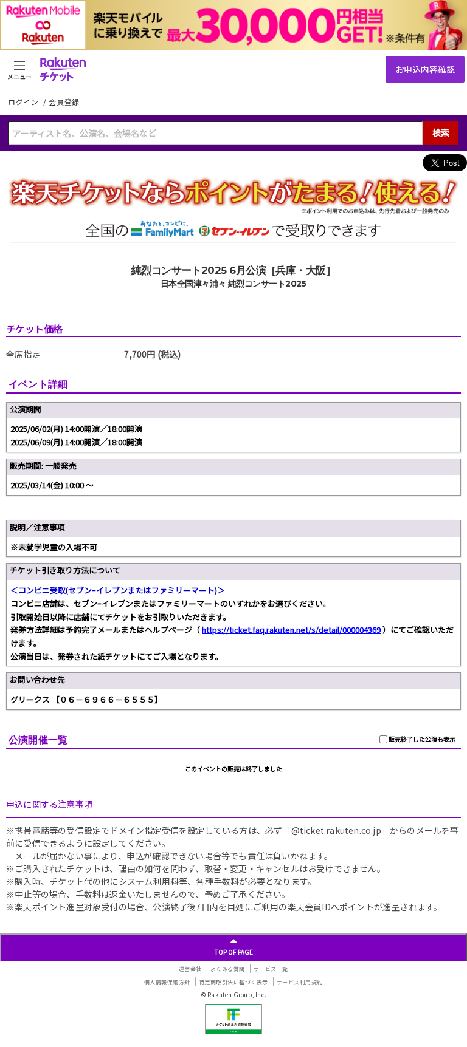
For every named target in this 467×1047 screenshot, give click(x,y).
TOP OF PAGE (234, 952)
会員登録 (64, 102)
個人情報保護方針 (167, 982)
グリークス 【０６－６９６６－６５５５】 (86, 699)
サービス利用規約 (300, 982)
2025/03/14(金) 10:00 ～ (52, 485)
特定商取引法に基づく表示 (233, 982)
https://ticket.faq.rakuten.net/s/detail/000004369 (291, 629)
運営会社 (190, 969)
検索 (440, 132)
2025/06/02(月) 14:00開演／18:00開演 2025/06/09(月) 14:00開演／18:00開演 (76, 435)
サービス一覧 (271, 969)
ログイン (24, 102)
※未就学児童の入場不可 (53, 547)
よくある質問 (227, 969)
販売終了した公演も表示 (421, 738)
